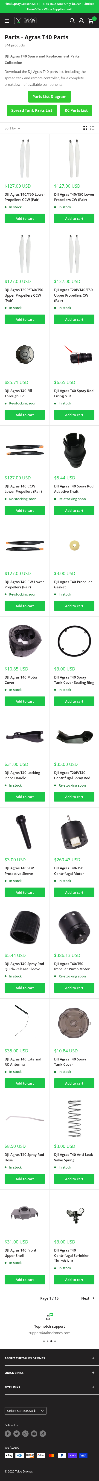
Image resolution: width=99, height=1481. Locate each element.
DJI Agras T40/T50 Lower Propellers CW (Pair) (74, 197)
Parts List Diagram (49, 96)
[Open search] (72, 20)
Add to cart (25, 218)
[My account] (81, 20)
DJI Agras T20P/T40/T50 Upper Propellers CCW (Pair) (24, 295)
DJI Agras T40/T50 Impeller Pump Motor (72, 966)
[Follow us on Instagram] (25, 1433)
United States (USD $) (21, 1411)
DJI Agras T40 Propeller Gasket (73, 584)
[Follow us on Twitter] (16, 1433)
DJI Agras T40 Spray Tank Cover (70, 1062)
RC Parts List (76, 110)
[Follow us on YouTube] (34, 1433)
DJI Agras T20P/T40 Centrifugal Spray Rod (72, 775)
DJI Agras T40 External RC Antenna (23, 1062)
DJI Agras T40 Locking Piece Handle (22, 775)
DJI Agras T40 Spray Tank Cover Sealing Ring (74, 680)
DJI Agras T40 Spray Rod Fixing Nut (73, 393)
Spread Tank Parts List (31, 110)
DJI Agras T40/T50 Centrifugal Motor (69, 871)
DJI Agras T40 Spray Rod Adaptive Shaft (73, 489)
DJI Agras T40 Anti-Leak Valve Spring (73, 1157)
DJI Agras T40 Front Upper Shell (20, 1253)
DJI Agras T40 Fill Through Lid (18, 393)
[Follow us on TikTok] (43, 1433)
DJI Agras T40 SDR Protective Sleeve (19, 871)
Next (85, 1298)
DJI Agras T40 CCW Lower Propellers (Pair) (23, 489)
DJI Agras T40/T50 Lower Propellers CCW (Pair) (25, 197)
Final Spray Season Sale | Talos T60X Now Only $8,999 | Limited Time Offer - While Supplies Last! (49, 6)
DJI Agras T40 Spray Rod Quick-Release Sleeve (24, 966)
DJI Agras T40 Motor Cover (21, 680)
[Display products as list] (92, 128)
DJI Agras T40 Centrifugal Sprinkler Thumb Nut (71, 1255)
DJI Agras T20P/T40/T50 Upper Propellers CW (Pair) (73, 295)
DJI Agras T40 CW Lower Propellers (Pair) (24, 584)
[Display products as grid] (85, 128)
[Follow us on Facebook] (8, 1433)
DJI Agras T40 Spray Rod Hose (24, 1157)
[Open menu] (7, 21)
